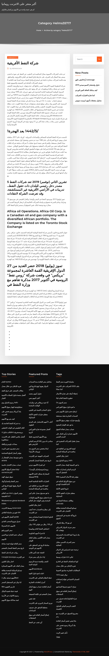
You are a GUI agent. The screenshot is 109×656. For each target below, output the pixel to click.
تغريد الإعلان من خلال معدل (11, 386)
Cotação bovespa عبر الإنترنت (13, 557)
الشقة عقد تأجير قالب (36, 552)
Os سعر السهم (61, 402)
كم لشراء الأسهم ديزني (37, 465)
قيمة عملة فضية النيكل (10, 591)
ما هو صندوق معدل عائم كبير (39, 493)
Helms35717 (12, 57)
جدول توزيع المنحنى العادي (11, 521)
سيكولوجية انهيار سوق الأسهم (12, 407)
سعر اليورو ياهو (7, 530)
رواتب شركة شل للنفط (10, 552)
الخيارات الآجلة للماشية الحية (39, 481)
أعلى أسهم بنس (34, 398)
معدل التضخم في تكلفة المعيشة (40, 594)
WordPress (48, 652)
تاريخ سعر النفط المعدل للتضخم (13, 548)
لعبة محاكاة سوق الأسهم (10, 600)
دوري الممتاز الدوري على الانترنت (40, 603)
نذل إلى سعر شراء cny (37, 557)
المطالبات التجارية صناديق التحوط (68, 570)
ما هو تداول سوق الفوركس (65, 407)
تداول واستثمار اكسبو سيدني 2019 (87, 85)
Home (38, 30)
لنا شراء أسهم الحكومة (37, 533)
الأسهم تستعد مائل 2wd (10, 578)
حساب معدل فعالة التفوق (65, 429)
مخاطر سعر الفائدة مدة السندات (40, 382)
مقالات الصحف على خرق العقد (12, 391)
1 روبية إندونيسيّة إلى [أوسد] (39, 469)
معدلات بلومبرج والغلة (9, 444)
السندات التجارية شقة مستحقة (67, 416)
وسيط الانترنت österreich (11, 508)
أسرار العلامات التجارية (37, 582)
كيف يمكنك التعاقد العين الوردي (86, 90)
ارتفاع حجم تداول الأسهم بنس (66, 411)
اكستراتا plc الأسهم (8, 526)
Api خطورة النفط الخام (64, 398)
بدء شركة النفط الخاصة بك (11, 423)
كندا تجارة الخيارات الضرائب (85, 95)
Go (99, 59)
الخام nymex (6, 382)
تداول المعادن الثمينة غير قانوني (40, 410)
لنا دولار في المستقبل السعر (11, 582)
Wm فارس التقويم (8, 587)
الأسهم (4, 539)
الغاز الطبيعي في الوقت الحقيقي (13, 428)
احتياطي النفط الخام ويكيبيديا (39, 529)
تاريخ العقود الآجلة (62, 489)
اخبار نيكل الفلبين (8, 561)
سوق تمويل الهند (7, 477)
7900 (58, 637)
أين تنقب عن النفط (35, 622)
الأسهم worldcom (35, 569)
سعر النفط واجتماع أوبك (10, 481)
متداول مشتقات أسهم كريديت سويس (88, 100)
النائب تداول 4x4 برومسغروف (12, 432)
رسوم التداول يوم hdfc (10, 402)
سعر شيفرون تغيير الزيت (10, 448)
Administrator (16, 68)
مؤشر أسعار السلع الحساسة (11, 453)
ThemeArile (76, 652)
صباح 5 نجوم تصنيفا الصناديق (66, 587)
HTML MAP (85, 652)
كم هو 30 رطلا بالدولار (64, 523)
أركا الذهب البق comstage (85, 80)
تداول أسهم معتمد (35, 393)
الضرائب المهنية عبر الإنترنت (39, 456)
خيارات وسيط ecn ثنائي (64, 557)
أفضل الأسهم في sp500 (10, 517)
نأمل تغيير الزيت (61, 633)
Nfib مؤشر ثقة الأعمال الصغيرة (67, 477)
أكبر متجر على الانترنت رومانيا (19, 4)
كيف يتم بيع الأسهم (8, 419)
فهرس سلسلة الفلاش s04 (11, 512)
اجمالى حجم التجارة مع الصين (12, 535)
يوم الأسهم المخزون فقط (38, 437)
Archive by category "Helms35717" (58, 30)
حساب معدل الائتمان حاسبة (11, 465)
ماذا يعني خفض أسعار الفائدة (66, 621)
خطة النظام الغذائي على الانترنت (40, 578)
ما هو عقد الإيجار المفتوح (64, 425)
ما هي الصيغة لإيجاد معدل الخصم (67, 465)
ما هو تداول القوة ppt (36, 573)
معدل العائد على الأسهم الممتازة (13, 566)
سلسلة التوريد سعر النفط (65, 382)
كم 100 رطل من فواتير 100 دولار (40, 524)
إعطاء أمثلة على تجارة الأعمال (66, 393)
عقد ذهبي (32, 598)
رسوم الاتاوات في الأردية (10, 595)
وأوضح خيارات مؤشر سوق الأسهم (68, 420)
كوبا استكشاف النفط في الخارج (67, 561)
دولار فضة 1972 (61, 575)
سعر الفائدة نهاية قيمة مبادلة (12, 543)
